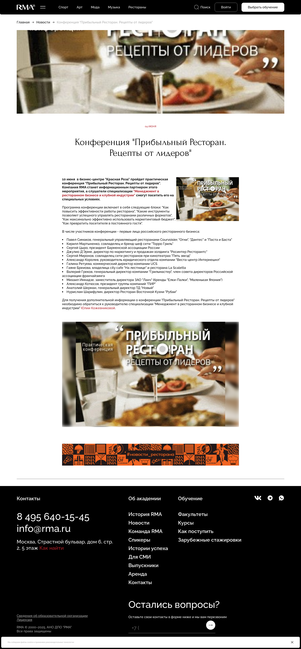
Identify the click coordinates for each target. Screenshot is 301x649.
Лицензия (24, 620)
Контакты (140, 582)
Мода (95, 7)
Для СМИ (139, 557)
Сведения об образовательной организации (52, 616)
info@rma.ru (44, 528)
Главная (23, 22)
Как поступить (195, 531)
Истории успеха (148, 548)
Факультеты (193, 514)
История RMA (145, 514)
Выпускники (143, 565)
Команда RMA (145, 531)
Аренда (137, 574)
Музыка (114, 7)
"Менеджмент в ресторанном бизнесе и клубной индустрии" (110, 193)
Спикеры (139, 540)
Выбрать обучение (263, 7)
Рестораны (137, 7)
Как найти (51, 548)
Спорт (63, 7)
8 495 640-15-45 (53, 516)
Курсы (186, 523)
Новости (43, 22)
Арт (80, 7)
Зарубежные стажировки (209, 540)
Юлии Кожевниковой (98, 308)
